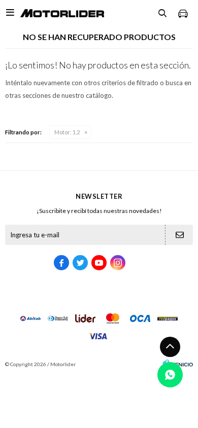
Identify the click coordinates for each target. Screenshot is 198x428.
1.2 (67, 132)
